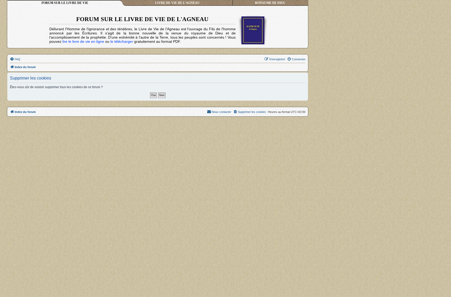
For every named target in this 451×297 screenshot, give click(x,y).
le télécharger (121, 41)
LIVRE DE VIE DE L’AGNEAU (177, 3)
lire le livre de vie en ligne (83, 41)
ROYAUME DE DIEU (270, 3)
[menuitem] (15, 59)
